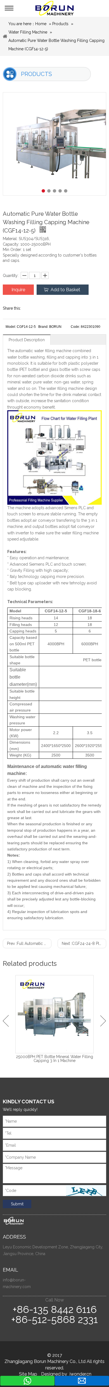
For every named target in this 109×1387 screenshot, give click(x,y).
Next (103, 1021)
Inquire (18, 289)
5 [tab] (65, 191)
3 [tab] (54, 191)
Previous (6, 1021)
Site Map (28, 1374)
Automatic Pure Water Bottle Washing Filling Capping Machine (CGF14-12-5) (56, 44)
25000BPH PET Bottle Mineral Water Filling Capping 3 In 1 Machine (54, 1059)
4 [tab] (60, 191)
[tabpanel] (54, 144)
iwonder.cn (80, 1374)
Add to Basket (65, 289)
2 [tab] (49, 191)
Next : (84, 943)
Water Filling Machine (27, 32)
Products (60, 24)
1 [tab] (43, 191)
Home (40, 24)
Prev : (29, 943)
